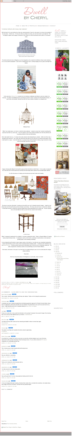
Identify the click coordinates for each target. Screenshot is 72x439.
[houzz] (65, 79)
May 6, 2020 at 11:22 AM (8, 316)
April (57, 269)
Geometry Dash (5, 381)
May (57, 267)
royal (3, 311)
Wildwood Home (14, 96)
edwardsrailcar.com (5, 367)
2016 (56, 278)
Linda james (4, 301)
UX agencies (4, 331)
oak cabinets (10, 284)
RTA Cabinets (44, 339)
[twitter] (62, 76)
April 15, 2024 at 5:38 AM (8, 363)
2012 (56, 286)
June (57, 265)
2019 (56, 249)
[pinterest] (62, 79)
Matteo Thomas (5, 336)
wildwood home (17, 284)
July (57, 263)
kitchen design (43, 283)
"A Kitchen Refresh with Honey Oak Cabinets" (14, 29)
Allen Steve (4, 319)
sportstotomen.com (5, 353)
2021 (56, 246)
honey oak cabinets (34, 283)
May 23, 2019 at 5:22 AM (8, 308)
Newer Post (4, 421)
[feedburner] (65, 76)
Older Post (49, 421)
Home (27, 421)
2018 (56, 251)
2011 (56, 287)
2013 (56, 284)
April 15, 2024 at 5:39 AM (8, 370)
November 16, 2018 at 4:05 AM (10, 298)
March (57, 271)
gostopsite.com (5, 346)
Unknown (3, 328)
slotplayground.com (5, 360)
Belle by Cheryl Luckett (16, 283)
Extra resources (5, 323)
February (58, 273)
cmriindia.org (4, 374)
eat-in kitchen (26, 283)
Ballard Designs (7, 245)
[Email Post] (30, 282)
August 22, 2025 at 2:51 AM (9, 386)
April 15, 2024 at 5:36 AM (8, 350)
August (58, 262)
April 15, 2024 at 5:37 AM (8, 357)
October (58, 255)
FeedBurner (65, 228)
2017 (56, 277)
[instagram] (59, 79)
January (58, 274)
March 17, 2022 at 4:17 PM (9, 343)
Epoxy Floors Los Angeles (31, 306)
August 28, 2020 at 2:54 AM (9, 324)
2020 (56, 248)
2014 (56, 282)
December (58, 253)
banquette (7, 283)
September (58, 256)
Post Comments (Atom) (12, 423)
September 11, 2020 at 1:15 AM (10, 333)
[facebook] (59, 76)
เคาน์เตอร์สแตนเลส (28, 314)
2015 (56, 280)
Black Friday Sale (5, 294)
